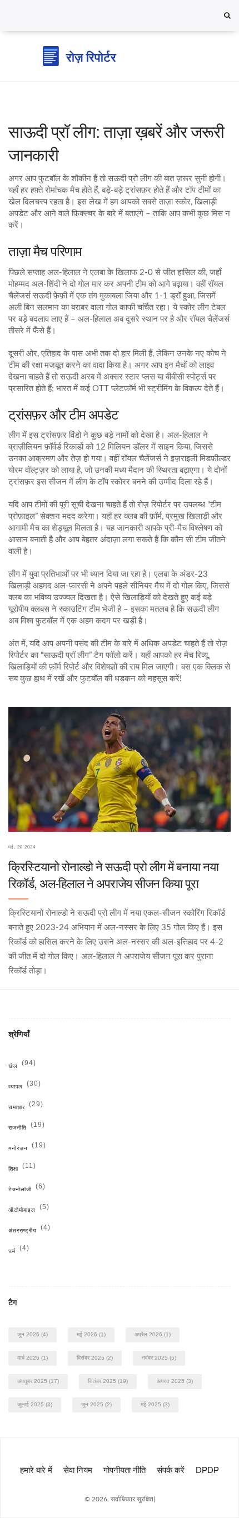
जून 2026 (32, 1334)
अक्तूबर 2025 (38, 1381)
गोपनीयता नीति (124, 1470)
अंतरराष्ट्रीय (29, 1230)
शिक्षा (22, 1169)
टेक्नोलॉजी (27, 1189)
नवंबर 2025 (159, 1358)
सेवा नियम (77, 1470)
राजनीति (26, 1128)
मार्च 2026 (32, 1358)
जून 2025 (96, 1404)
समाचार (25, 1107)
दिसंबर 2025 (95, 1358)
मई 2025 (155, 1404)
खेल (22, 1066)
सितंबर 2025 (108, 1381)
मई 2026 (91, 1334)
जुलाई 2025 (34, 1404)
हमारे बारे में (36, 1470)
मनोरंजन (27, 1148)
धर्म (18, 1251)
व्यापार (24, 1086)
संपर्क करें (171, 1470)
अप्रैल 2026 (153, 1334)
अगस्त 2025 (175, 1381)
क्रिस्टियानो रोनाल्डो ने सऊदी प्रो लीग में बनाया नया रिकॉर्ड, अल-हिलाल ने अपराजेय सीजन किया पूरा (113, 875)
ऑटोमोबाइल (28, 1210)
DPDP (207, 1470)
